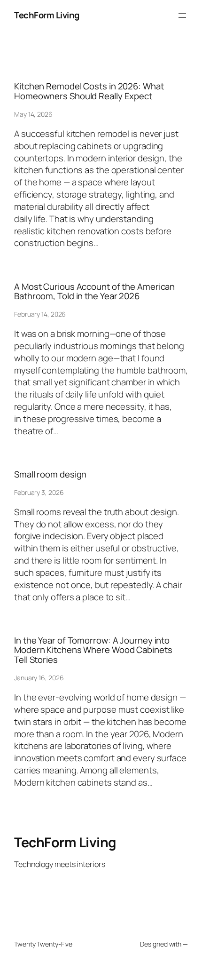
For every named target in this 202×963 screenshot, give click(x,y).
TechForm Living (46, 15)
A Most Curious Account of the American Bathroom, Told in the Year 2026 (94, 291)
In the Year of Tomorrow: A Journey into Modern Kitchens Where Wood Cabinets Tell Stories (93, 650)
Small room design (50, 474)
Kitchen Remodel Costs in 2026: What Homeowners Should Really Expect (89, 91)
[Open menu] (182, 15)
